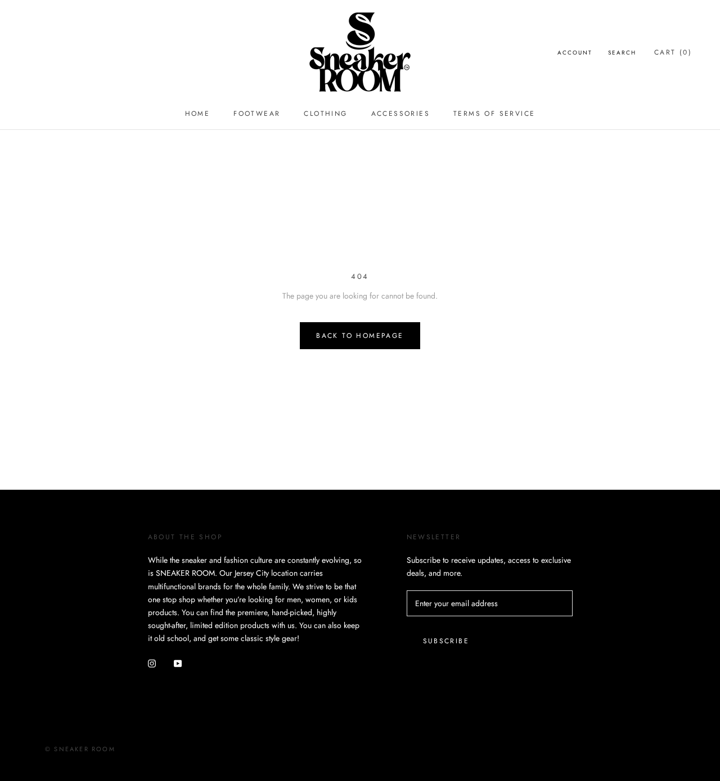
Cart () (673, 52)
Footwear (256, 114)
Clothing (325, 114)
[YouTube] (178, 662)
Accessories (400, 114)
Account (574, 52)
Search (622, 52)
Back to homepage (359, 336)
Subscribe (446, 641)
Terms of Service (494, 114)
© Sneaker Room (80, 748)
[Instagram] (152, 662)
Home (197, 114)
